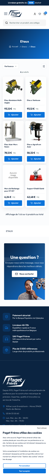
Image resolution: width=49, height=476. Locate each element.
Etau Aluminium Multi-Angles (13, 101)
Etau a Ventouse (33, 100)
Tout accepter (24, 471)
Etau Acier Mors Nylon (10, 145)
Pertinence (10, 66)
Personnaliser (24, 466)
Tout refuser (42, 428)
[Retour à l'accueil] (15, 16)
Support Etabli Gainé (35, 188)
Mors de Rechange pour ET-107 (11, 189)
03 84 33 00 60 (12, 413)
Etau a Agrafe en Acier (34, 145)
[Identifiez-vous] (34, 14)
